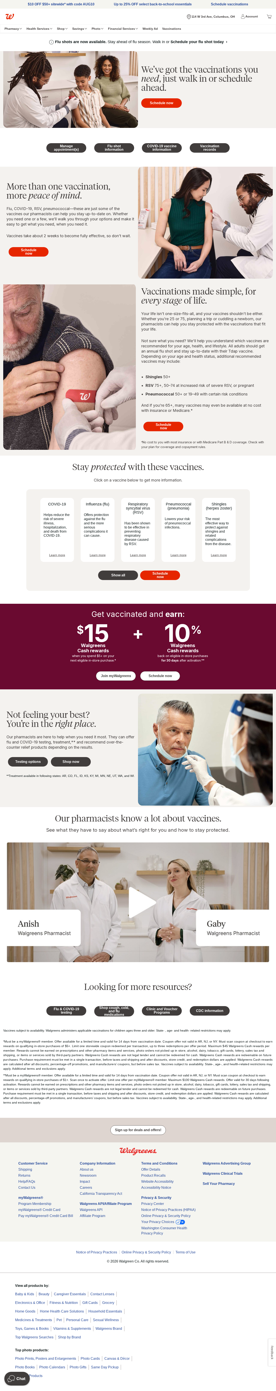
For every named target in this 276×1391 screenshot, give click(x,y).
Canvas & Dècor (117, 1358)
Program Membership (34, 1204)
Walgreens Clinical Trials (223, 1173)
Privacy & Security (156, 1198)
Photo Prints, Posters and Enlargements (45, 1358)
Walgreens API (91, 1210)
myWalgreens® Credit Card (39, 1210)
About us (86, 1169)
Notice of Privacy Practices (96, 1252)
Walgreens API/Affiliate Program (106, 1204)
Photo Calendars (52, 1367)
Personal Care (77, 1320)
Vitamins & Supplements (72, 1328)
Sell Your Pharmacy (219, 1184)
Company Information (97, 1163)
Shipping (25, 1169)
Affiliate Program (92, 1216)
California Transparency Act (101, 1193)
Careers (86, 1187)
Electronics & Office (30, 1303)
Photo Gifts (78, 1367)
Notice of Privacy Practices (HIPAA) (168, 1210)
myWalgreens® (30, 1198)
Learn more (57, 555)
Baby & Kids (24, 1294)
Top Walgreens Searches (34, 1337)
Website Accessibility (157, 1181)
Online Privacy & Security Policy (166, 1216)
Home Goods (25, 1311)
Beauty (44, 1294)
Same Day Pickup (105, 1367)
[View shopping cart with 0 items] (269, 16)
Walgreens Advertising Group (227, 1163)
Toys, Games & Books (32, 1328)
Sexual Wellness (106, 1320)
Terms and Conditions (159, 1163)
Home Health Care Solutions (62, 1311)
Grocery (108, 1303)
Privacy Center (152, 1204)
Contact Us (26, 1187)
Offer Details (150, 1169)
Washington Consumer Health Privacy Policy (164, 1230)
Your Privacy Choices (158, 1222)
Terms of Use (186, 1252)
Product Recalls (153, 1175)
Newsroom (88, 1175)
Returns (24, 1175)
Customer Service (33, 1163)
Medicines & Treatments (33, 1320)
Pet (59, 1320)
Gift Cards (90, 1303)
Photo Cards (90, 1358)
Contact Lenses (102, 1294)
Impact (85, 1181)
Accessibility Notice (156, 1187)
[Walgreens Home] (9, 16)
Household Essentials (105, 1311)
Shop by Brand (69, 1337)
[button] (250, 16)
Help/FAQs (26, 1181)
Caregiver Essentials (70, 1294)
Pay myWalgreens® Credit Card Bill (45, 1216)
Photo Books (25, 1367)
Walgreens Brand (109, 1328)
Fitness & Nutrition (64, 1303)
